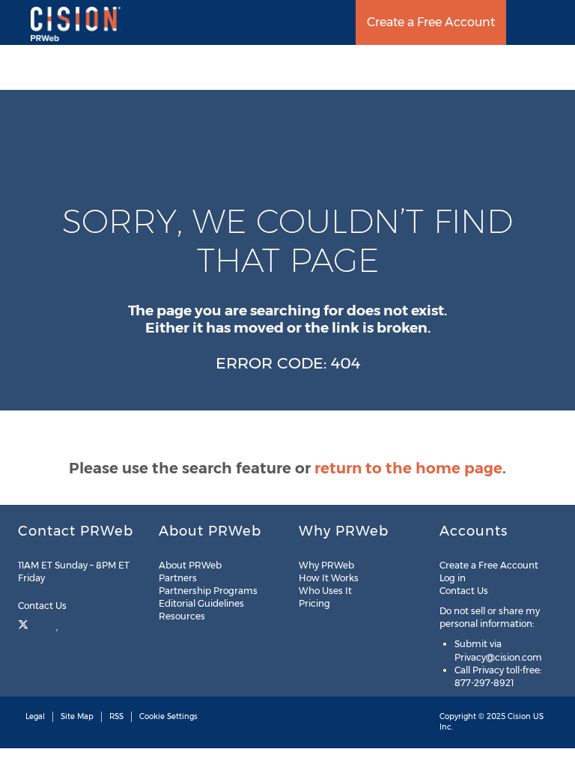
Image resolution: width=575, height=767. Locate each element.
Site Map (77, 716)
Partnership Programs (208, 590)
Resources (182, 616)
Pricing (314, 603)
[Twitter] (25, 623)
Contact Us (43, 605)
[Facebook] (42, 623)
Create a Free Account (431, 22)
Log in (452, 577)
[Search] (558, 22)
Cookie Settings (168, 716)
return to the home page (408, 468)
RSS (116, 716)
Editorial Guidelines (201, 603)
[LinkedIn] (58, 623)
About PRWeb (190, 565)
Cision (519, 716)
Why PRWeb (326, 565)
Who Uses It (325, 590)
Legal (35, 716)
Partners (178, 577)
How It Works (329, 577)
